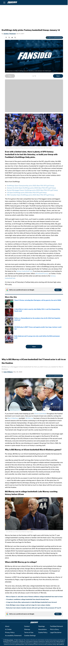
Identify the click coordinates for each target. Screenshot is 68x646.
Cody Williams (8, 372)
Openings (41, 626)
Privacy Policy (10, 632)
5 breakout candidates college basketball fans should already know (27, 599)
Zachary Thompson (10, 33)
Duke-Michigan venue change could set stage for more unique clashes (28, 605)
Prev (10, 76)
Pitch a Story (54, 629)
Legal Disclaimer (55, 632)
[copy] (15, 37)
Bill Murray (29, 418)
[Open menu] (4, 2)
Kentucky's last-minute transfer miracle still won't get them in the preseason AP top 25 (33, 608)
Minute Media (10, 640)
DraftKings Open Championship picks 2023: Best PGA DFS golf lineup (30, 185)
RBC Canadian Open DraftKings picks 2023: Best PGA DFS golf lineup (30, 195)
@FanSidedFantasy (42, 273)
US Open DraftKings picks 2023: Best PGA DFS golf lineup (27, 192)
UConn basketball (40, 413)
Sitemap (27, 629)
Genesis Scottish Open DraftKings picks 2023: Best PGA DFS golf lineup (31, 188)
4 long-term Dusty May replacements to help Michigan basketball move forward (31, 602)
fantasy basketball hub (24, 271)
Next (58, 76)
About (7, 626)
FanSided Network (56, 626)
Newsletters (42, 629)
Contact (27, 626)
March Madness (13, 418)
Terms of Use (28, 632)
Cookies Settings (30, 635)
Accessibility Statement (13, 635)
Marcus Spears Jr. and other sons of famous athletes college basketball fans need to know (34, 596)
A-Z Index (8, 629)
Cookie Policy (42, 632)
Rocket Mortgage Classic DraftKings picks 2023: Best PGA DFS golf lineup (32, 190)
